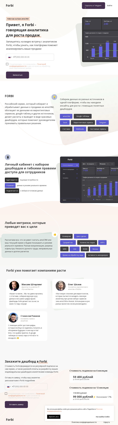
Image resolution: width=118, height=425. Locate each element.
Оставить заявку (16, 404)
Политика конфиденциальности (84, 422)
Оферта (106, 422)
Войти (109, 5)
